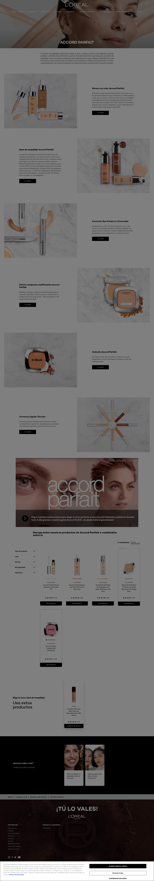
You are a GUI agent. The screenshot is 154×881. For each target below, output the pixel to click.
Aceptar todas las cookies (118, 866)
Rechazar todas (118, 873)
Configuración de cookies (118, 878)
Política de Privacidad (16, 874)
